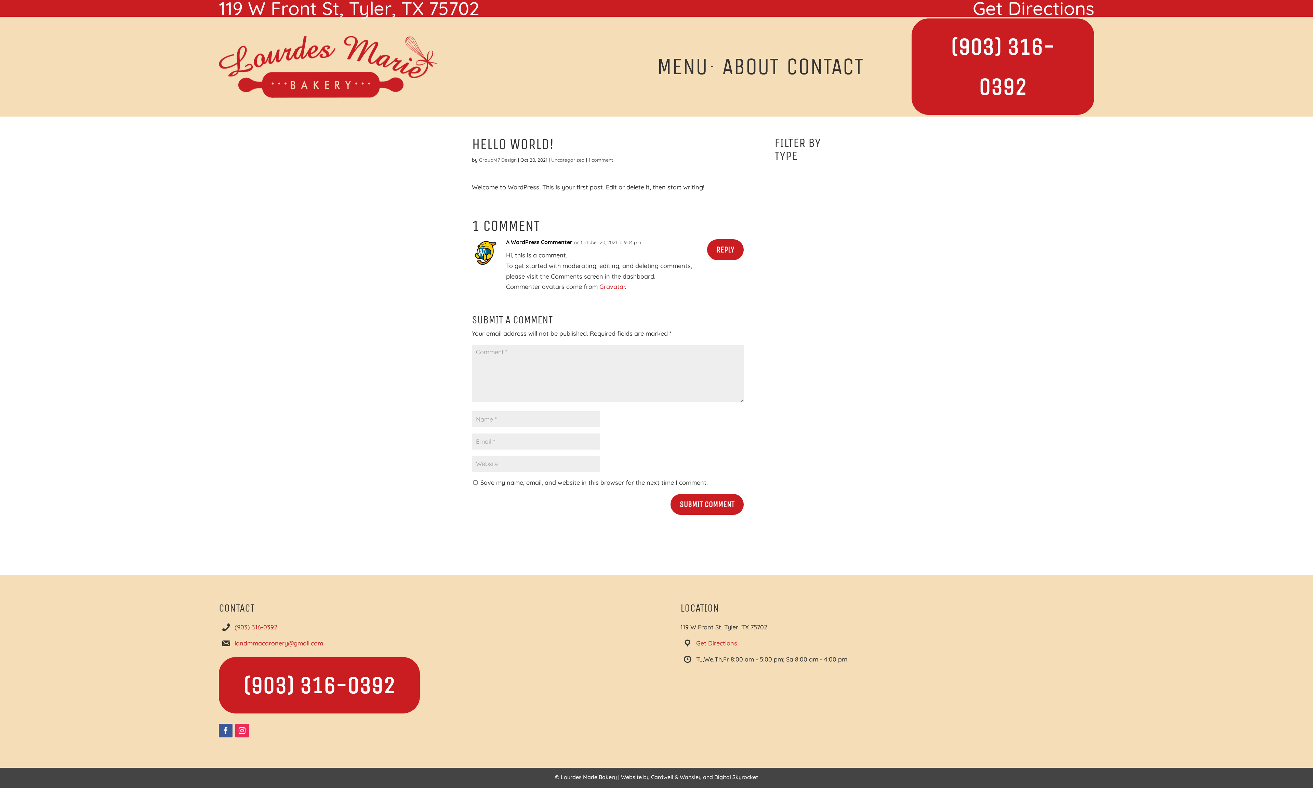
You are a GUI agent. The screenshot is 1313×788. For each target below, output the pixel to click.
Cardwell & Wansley (676, 777)
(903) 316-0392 (1003, 67)
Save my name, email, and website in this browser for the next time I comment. (594, 482)
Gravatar (612, 287)
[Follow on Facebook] (226, 730)
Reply (725, 249)
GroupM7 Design (498, 160)
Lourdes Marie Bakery (589, 777)
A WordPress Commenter (539, 242)
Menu (682, 66)
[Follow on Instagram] (242, 730)
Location (699, 608)
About (750, 66)
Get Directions (716, 643)
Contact (824, 66)
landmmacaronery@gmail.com (279, 643)
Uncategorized (568, 160)
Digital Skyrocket (736, 777)
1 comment (600, 160)
